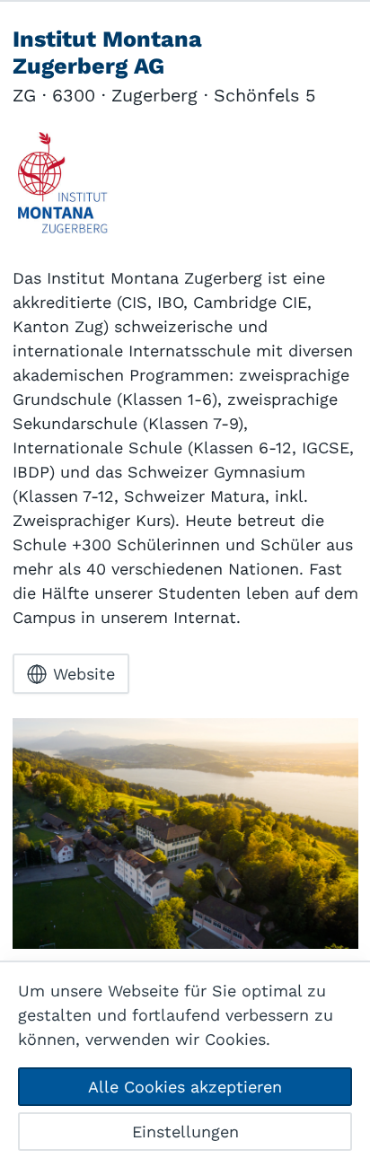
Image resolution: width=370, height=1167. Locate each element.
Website (84, 673)
